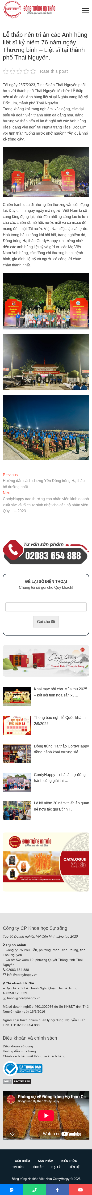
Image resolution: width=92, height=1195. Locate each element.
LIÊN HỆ (74, 1167)
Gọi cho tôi (46, 622)
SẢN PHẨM (45, 1161)
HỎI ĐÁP (37, 1167)
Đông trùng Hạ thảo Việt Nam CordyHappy (41, 1179)
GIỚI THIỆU (22, 1161)
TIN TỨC (18, 1167)
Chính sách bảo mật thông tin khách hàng (34, 1056)
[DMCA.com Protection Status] (17, 1081)
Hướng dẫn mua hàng (19, 1051)
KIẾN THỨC (69, 1161)
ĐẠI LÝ (56, 1167)
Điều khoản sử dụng (18, 1046)
